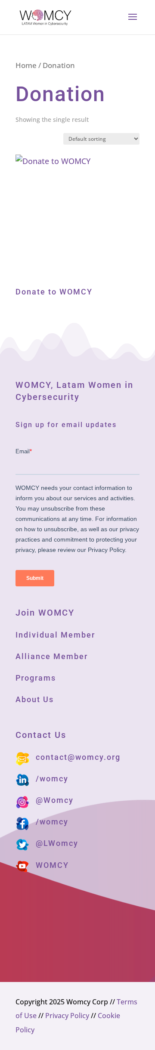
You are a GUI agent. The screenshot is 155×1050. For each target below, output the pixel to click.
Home (26, 65)
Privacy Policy (67, 1015)
